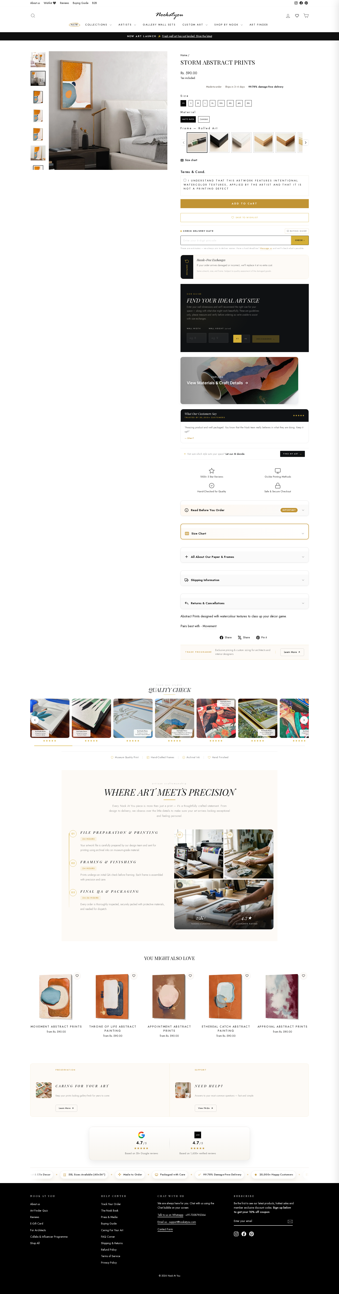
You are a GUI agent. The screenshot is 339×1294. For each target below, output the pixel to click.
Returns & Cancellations (207, 603)
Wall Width (194, 328)
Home (183, 55)
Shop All (35, 1243)
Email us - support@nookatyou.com (177, 1222)
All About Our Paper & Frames (212, 557)
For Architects (38, 1230)
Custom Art (193, 25)
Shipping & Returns (112, 1243)
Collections (97, 25)
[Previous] (35, 720)
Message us (266, 248)
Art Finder (259, 25)
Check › (300, 240)
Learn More (290, 652)
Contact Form (165, 1229)
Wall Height (220, 328)
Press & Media (109, 1217)
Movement (209, 626)
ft (237, 338)
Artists (125, 25)
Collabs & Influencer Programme (48, 1237)
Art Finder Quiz (39, 1211)
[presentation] (305, 142)
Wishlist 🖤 (50, 3)
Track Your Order (111, 1204)
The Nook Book (109, 1211)
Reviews (64, 3)
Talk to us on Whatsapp (170, 1215)
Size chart (191, 160)
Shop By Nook (227, 25)
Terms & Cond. (192, 172)
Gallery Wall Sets (159, 25)
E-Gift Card (36, 1223)
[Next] (304, 720)
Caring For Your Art (112, 1230)
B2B (94, 3)
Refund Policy (109, 1250)
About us (35, 3)
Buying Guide (80, 3)
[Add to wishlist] (77, 975)
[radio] (183, 103)
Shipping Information (205, 580)
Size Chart (198, 533)
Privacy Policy (109, 1263)
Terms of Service (110, 1256)
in (245, 338)
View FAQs (204, 1108)
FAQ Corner (108, 1237)
